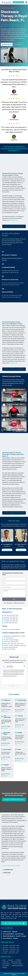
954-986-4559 (14, 220)
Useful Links (7, 872)
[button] (2, 541)
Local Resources (8, 869)
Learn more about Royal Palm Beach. (10, 865)
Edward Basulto (14, 119)
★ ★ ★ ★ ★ (14, 76)
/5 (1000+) (8, 8)
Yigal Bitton (14, 139)
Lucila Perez (14, 94)
